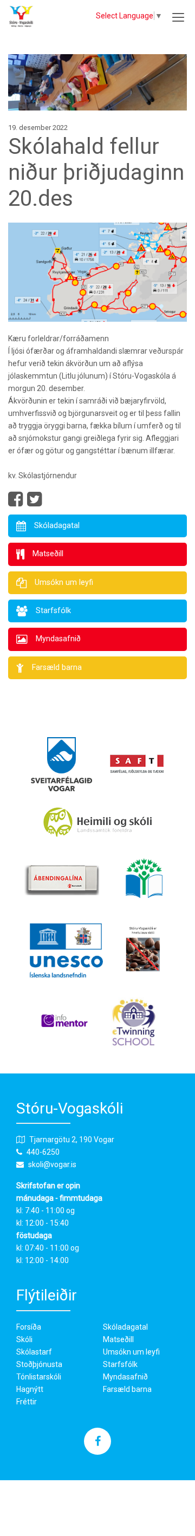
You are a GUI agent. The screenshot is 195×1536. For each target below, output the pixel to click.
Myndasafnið (125, 1376)
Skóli (24, 1339)
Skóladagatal (125, 1327)
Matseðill (118, 1339)
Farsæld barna (127, 1389)
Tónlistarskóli (38, 1376)
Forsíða (28, 1327)
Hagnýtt (29, 1389)
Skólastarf (34, 1352)
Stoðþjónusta (39, 1364)
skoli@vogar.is (52, 1164)
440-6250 (43, 1152)
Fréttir (26, 1401)
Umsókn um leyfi (131, 1352)
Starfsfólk (120, 1364)
